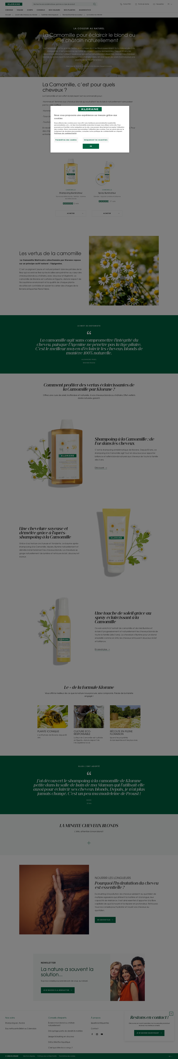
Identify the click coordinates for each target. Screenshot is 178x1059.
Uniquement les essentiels (95, 140)
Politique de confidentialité (65, 133)
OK (91, 146)
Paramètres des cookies (66, 140)
